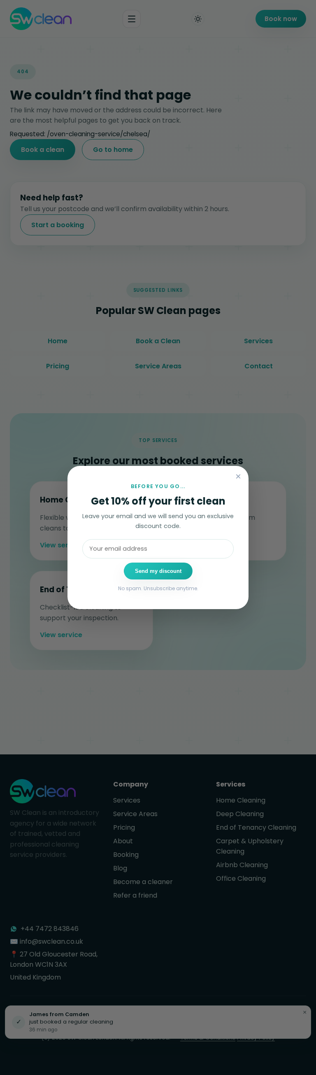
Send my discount (158, 571)
